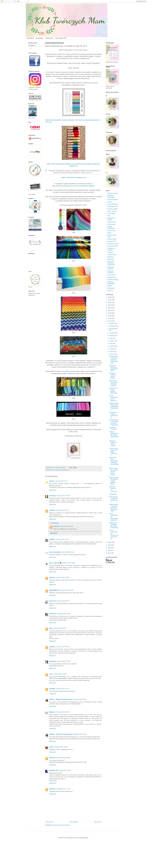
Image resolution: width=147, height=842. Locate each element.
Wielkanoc (111, 257)
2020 (109, 313)
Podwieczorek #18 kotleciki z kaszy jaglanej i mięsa (113, 481)
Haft (109, 215)
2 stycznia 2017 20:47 (63, 601)
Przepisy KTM (112, 241)
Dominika (52, 688)
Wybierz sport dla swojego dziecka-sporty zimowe (113, 472)
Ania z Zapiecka (54, 563)
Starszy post (97, 822)
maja (111, 343)
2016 (109, 542)
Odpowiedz (52, 490)
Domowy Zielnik (112, 209)
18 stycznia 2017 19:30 (60, 747)
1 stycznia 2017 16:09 (62, 495)
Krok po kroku (112, 222)
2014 (109, 547)
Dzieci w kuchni (112, 211)
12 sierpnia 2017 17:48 (63, 789)
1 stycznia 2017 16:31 (62, 510)
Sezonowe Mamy (113, 246)
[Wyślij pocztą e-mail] (69, 467)
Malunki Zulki (53, 770)
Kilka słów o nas (49, 38)
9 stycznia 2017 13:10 (62, 688)
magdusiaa (52, 661)
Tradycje (110, 252)
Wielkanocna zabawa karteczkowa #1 (113, 415)
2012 (109, 553)
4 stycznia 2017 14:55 (63, 661)
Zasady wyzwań (39, 38)
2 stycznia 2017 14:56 (66, 590)
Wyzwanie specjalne (55, 470)
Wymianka (111, 259)
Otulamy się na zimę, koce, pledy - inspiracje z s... (113, 452)
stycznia (112, 354)
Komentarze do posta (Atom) (61, 825)
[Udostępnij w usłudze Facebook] (74, 467)
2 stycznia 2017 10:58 (62, 577)
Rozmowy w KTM (113, 243)
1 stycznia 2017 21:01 (62, 539)
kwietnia (112, 346)
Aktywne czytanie (113, 193)
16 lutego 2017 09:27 (64, 770)
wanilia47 (52, 539)
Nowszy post (49, 822)
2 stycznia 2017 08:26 (68, 563)
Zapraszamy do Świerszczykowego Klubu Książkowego (114, 406)
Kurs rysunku (111, 224)
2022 (109, 308)
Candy (110, 202)
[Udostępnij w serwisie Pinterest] (76, 467)
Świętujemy (111, 288)
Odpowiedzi (55, 523)
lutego (111, 351)
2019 (109, 315)
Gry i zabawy (111, 213)
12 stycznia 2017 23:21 (79, 699)
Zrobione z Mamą (113, 279)
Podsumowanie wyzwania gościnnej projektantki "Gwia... (113, 508)
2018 (109, 318)
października (113, 328)
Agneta (51, 481)
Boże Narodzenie (113, 199)
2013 (109, 550)
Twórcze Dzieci (112, 254)
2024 (109, 302)
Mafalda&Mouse (54, 590)
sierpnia (112, 335)
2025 (109, 300)
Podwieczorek (112, 239)
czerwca (112, 341)
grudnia (111, 323)
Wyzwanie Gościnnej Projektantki (111, 263)
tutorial (110, 285)
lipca (111, 338)
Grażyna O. (52, 613)
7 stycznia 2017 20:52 (60, 674)
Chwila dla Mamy (113, 204)
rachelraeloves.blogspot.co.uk (76, 177)
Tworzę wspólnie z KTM (60, 38)
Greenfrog (52, 495)
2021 (109, 310)
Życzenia (110, 290)
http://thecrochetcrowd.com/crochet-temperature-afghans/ (75, 186)
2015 (109, 545)
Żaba (50, 628)
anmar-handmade (55, 552)
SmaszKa (52, 646)
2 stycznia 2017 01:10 (67, 552)
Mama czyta (111, 230)
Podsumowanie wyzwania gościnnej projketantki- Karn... (113, 360)
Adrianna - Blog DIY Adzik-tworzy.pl (60, 699)
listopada (112, 326)
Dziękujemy (112, 494)
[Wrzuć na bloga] (71, 467)
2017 (109, 321)
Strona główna (30, 38)
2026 (109, 297)
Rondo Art (52, 601)
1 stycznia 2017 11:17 (60, 481)
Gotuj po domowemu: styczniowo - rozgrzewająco (114, 435)
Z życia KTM (111, 275)
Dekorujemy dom (113, 206)
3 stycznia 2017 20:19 (59, 628)
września (112, 333)
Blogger (86, 837)
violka (51, 747)
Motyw (109, 233)
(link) (73, 232)
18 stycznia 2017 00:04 (79, 734)
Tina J (51, 674)
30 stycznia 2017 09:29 (63, 757)
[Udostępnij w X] (73, 467)
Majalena (52, 712)
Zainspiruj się (65, 470)
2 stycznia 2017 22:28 (63, 613)
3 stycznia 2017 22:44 (62, 646)
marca (111, 349)
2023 (109, 305)
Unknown (52, 510)
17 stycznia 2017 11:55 (62, 712)
